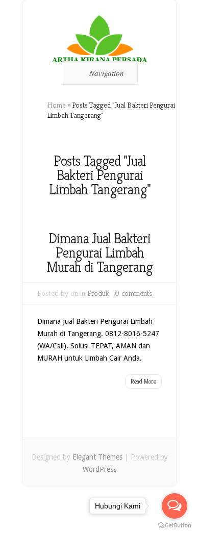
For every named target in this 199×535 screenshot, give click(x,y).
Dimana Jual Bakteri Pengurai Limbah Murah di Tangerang (99, 253)
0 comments (134, 293)
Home (56, 105)
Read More (143, 381)
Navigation (106, 73)
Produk (98, 293)
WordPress (99, 469)
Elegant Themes (97, 457)
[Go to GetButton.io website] (174, 525)
